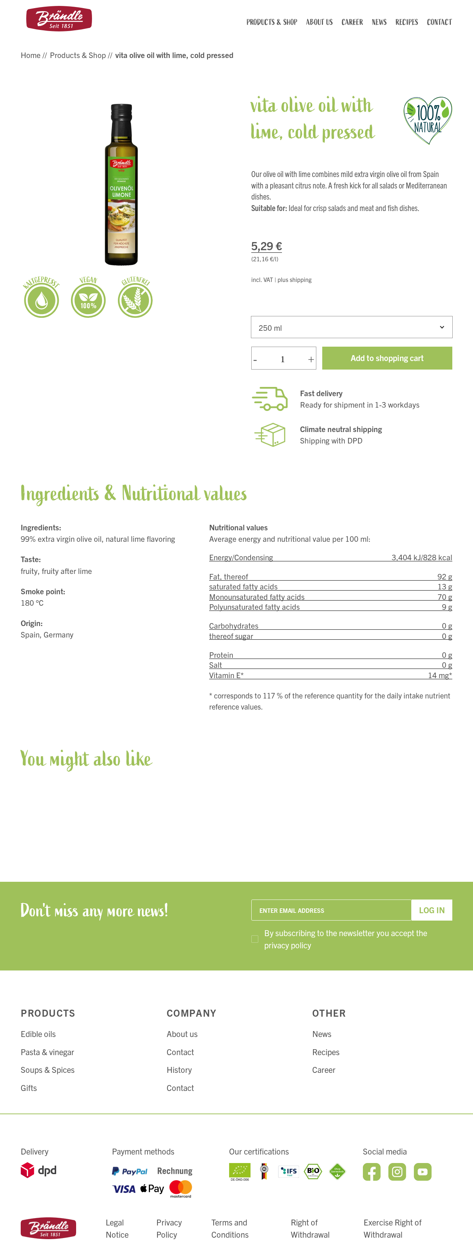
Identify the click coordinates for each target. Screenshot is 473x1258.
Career (324, 1069)
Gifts (29, 1087)
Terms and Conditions (230, 1228)
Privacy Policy (169, 1228)
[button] (351, 327)
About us (182, 1033)
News (321, 1033)
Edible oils (38, 1033)
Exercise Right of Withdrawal (393, 1228)
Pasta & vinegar (47, 1052)
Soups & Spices (48, 1069)
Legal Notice (117, 1228)
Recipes (326, 1052)
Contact (180, 1052)
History (179, 1069)
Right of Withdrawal (310, 1228)
